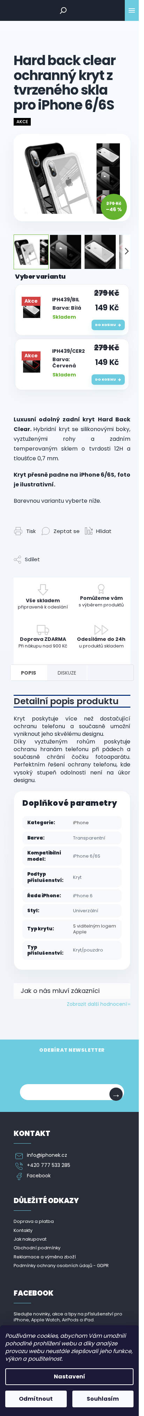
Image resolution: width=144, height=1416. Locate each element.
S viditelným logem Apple (94, 929)
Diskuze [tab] (67, 672)
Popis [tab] (28, 672)
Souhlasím (103, 1399)
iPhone (81, 822)
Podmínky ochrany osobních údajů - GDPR (61, 1265)
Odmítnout (36, 1399)
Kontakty (23, 1230)
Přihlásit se (116, 1094)
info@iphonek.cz (47, 1155)
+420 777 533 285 (48, 1165)
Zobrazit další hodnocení (97, 1004)
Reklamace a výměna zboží (45, 1257)
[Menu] (132, 10)
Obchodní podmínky (37, 1248)
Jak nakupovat (30, 1239)
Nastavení (69, 1377)
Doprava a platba (34, 1221)
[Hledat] (63, 10)
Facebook (39, 1175)
